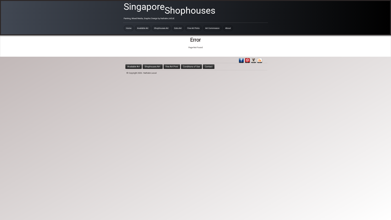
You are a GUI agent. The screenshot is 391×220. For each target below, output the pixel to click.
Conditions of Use (191, 66)
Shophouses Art (161, 28)
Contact (208, 66)
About (228, 28)
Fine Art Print (172, 66)
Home (128, 28)
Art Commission (212, 28)
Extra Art (178, 28)
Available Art (142, 28)
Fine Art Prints (193, 28)
